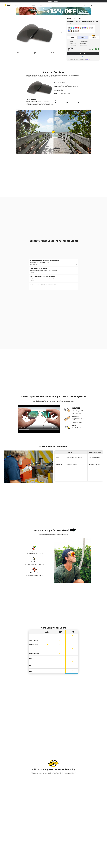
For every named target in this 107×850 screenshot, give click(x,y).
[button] (61, 32)
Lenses (16, 5)
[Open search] (74, 5)
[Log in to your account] (92, 5)
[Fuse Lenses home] (8, 5)
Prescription (24, 5)
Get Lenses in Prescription (83, 56)
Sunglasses (32, 5)
